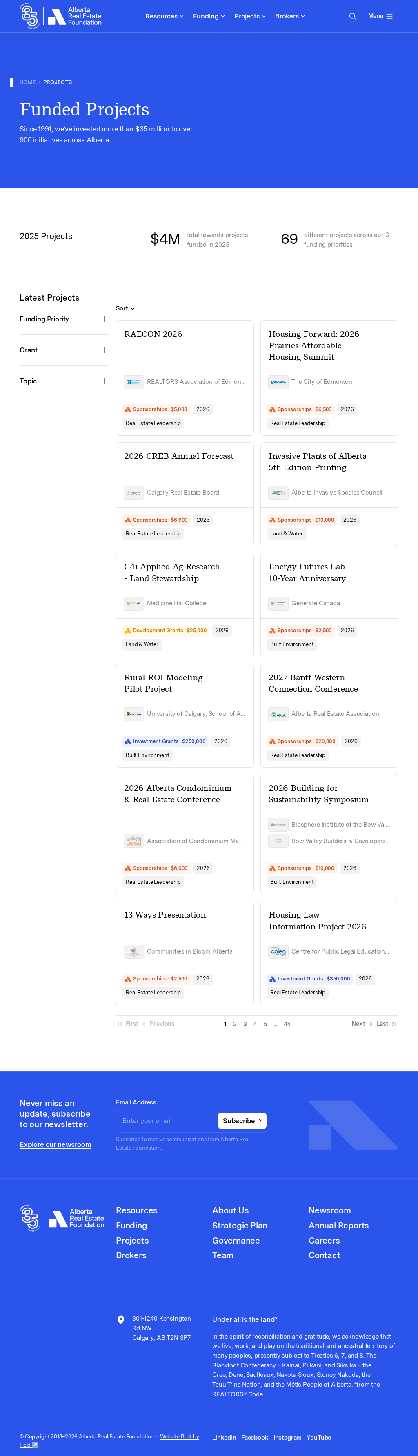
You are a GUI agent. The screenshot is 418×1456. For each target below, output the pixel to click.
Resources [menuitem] (161, 16)
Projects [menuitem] (247, 16)
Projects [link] (57, 82)
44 (287, 1024)
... (275, 1024)
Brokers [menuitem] (287, 16)
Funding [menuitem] (206, 16)
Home (28, 82)
